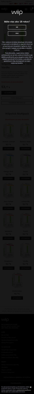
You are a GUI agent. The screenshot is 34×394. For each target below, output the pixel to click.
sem (7, 391)
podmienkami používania (24, 390)
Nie (17, 27)
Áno (17, 33)
